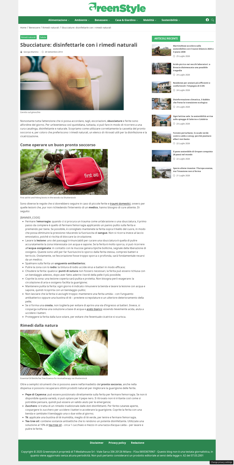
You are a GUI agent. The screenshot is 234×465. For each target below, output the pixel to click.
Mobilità (148, 20)
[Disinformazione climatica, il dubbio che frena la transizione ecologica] (161, 104)
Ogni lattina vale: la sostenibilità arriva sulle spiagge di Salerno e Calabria (193, 118)
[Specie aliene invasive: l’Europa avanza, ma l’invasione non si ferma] (161, 172)
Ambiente (81, 20)
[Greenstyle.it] (117, 8)
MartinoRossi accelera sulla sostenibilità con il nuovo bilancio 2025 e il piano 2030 (193, 48)
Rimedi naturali (28, 37)
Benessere (101, 20)
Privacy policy (117, 442)
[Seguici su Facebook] (207, 20)
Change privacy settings (221, 462)
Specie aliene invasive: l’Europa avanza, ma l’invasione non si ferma (193, 170)
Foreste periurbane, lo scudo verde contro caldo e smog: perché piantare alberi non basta (192, 135)
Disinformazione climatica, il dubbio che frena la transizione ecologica (191, 101)
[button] (212, 20)
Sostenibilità (170, 20)
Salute (43, 37)
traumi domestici (120, 203)
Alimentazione (57, 20)
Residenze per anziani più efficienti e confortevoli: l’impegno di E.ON (191, 84)
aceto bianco (94, 309)
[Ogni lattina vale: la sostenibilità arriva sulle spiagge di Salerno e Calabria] (161, 120)
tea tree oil (55, 425)
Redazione (137, 442)
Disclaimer (96, 442)
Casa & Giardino (125, 20)
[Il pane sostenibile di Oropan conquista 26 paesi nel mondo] (161, 156)
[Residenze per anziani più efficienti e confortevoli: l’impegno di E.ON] (161, 87)
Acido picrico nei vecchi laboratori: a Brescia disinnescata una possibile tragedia (191, 67)
